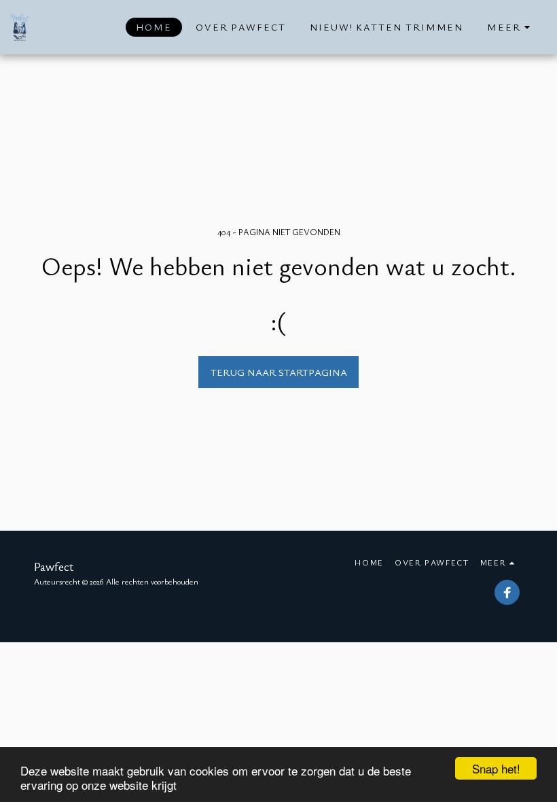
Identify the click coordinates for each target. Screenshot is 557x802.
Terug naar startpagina (279, 372)
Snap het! (496, 768)
